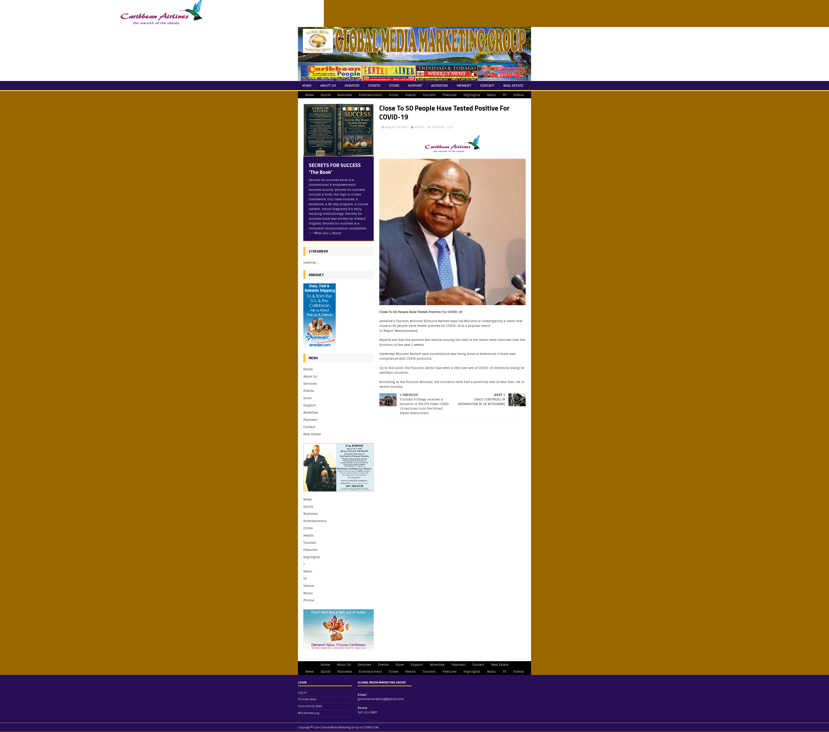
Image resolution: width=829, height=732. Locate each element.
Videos (518, 94)
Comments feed (310, 706)
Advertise (439, 85)
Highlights (472, 94)
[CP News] (414, 78)
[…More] (335, 233)
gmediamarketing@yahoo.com (381, 699)
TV (504, 94)
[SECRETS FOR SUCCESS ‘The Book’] (338, 130)
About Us (328, 85)
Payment (464, 85)
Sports (326, 94)
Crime (393, 94)
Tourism (429, 94)
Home (307, 85)
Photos (308, 600)
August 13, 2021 (396, 127)
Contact (487, 85)
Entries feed (307, 699)
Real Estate (513, 85)
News (309, 94)
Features (450, 94)
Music (308, 593)
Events (374, 85)
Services (352, 85)
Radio (491, 94)
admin (419, 127)
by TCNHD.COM (369, 727)
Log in (302, 693)
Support (415, 85)
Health (410, 94)
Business (344, 94)
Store (394, 85)
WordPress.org (308, 713)
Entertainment (370, 94)
